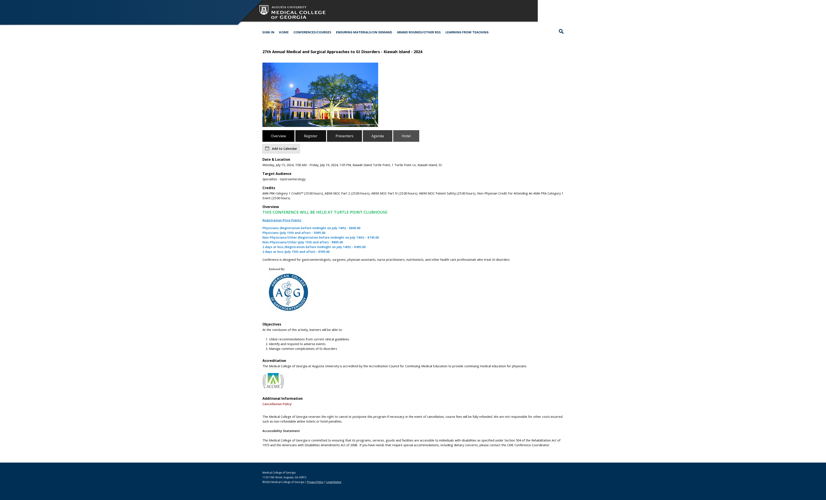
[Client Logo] (292, 19)
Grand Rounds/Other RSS (419, 32)
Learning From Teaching (467, 32)
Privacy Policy (315, 482)
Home (284, 32)
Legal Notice (333, 482)
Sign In (268, 32)
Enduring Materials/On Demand (364, 32)
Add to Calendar (284, 148)
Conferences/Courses (312, 32)
